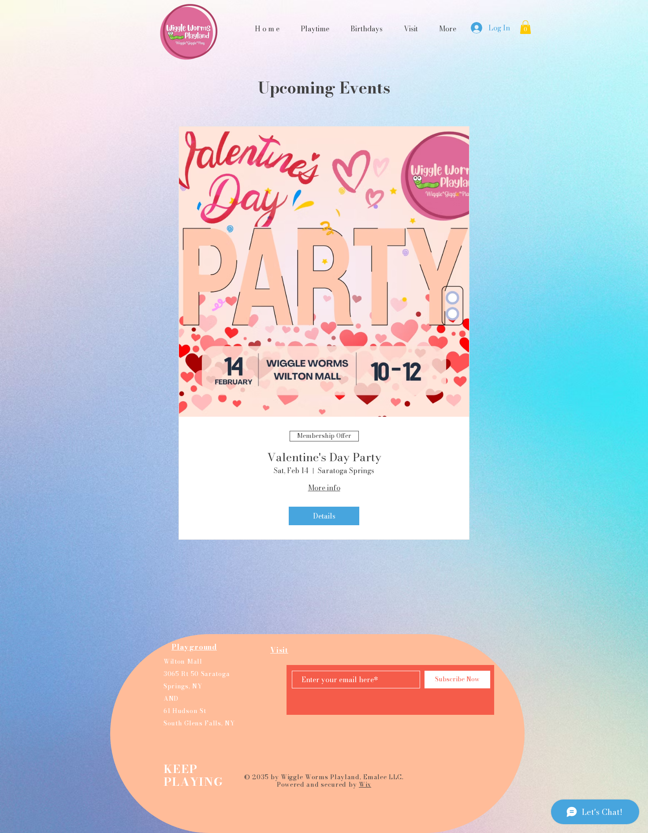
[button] (525, 27)
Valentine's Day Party (324, 457)
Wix (365, 784)
